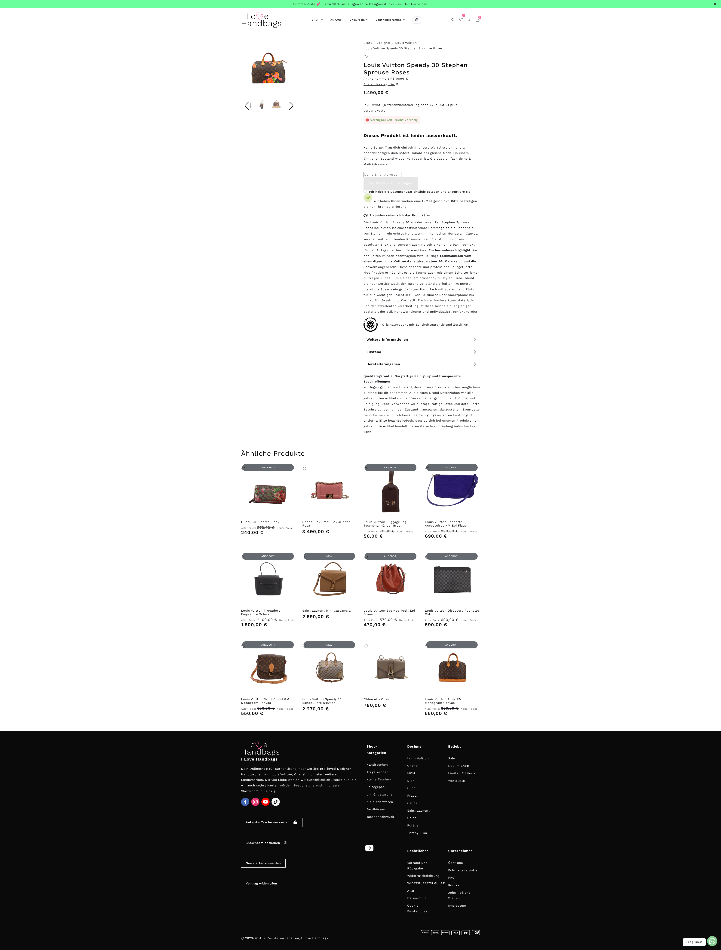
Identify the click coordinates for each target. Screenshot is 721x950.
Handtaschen (377, 764)
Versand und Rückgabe (417, 865)
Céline (412, 803)
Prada (412, 795)
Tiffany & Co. (417, 833)
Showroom (357, 19)
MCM (411, 773)
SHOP (316, 19)
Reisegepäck (377, 787)
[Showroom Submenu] (368, 20)
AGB (410, 891)
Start (368, 43)
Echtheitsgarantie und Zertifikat (442, 324)
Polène (412, 825)
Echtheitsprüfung (389, 19)
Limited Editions (461, 773)
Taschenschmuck (380, 817)
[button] (291, 69)
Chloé (412, 818)
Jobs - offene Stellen (459, 895)
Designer (383, 43)
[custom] (276, 802)
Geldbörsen (376, 809)
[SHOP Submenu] (323, 20)
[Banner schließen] (715, 4)
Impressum (457, 905)
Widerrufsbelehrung (423, 876)
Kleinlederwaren (380, 802)
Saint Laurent (418, 810)
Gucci (411, 788)
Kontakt (454, 885)
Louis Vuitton (406, 43)
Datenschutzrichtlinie (408, 191)
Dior (410, 780)
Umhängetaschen (380, 794)
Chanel (413, 765)
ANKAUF (336, 19)
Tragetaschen (377, 772)
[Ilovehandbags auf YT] (265, 802)
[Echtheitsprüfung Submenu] (405, 20)
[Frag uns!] (712, 941)
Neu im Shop (458, 765)
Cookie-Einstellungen (418, 908)
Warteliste (456, 780)
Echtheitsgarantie (462, 870)
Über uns (455, 863)
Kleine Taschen (379, 779)
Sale (451, 758)
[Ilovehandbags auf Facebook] (245, 802)
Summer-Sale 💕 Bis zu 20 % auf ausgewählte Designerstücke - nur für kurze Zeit (360, 4)
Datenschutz (417, 898)
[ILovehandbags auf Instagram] (255, 802)
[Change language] (417, 19)
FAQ (451, 877)
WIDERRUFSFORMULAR (426, 883)
